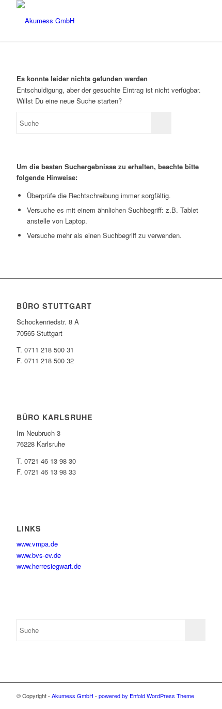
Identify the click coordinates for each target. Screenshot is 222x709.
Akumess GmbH (72, 695)
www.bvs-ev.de (39, 555)
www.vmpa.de (37, 544)
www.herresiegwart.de (49, 566)
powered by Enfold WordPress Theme (146, 695)
